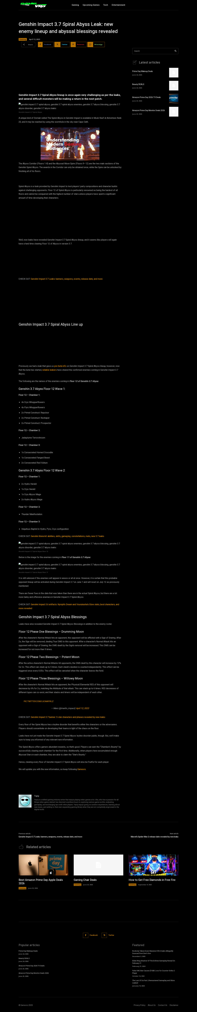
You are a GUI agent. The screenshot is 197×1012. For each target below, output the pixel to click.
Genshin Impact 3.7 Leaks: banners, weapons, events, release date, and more (67, 279)
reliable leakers (49, 370)
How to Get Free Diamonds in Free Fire (152, 880)
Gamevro (81, 769)
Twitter (111, 935)
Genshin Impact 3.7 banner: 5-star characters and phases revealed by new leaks (68, 717)
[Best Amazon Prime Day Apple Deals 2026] (43, 865)
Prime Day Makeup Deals (142, 71)
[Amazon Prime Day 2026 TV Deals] (173, 98)
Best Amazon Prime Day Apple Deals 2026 (41, 881)
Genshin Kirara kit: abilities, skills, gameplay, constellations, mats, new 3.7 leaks (67, 536)
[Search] (175, 51)
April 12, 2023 (82, 708)
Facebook (94, 935)
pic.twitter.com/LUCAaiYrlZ (38, 701)
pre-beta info (60, 366)
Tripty (36, 796)
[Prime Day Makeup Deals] (173, 72)
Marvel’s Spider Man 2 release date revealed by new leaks (154, 836)
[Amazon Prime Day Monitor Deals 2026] (173, 111)
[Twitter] (104, 935)
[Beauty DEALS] (173, 85)
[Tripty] (25, 803)
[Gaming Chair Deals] (98, 865)
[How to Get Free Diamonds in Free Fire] (153, 865)
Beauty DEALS (138, 84)
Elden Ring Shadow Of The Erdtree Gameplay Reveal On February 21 (153, 961)
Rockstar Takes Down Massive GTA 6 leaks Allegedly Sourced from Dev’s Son (152, 952)
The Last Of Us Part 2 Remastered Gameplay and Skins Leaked (153, 981)
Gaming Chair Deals (85, 880)
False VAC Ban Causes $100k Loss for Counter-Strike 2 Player (153, 971)
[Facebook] (85, 935)
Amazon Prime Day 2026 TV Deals (146, 97)
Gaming (22, 39)
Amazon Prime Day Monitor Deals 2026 (148, 110)
